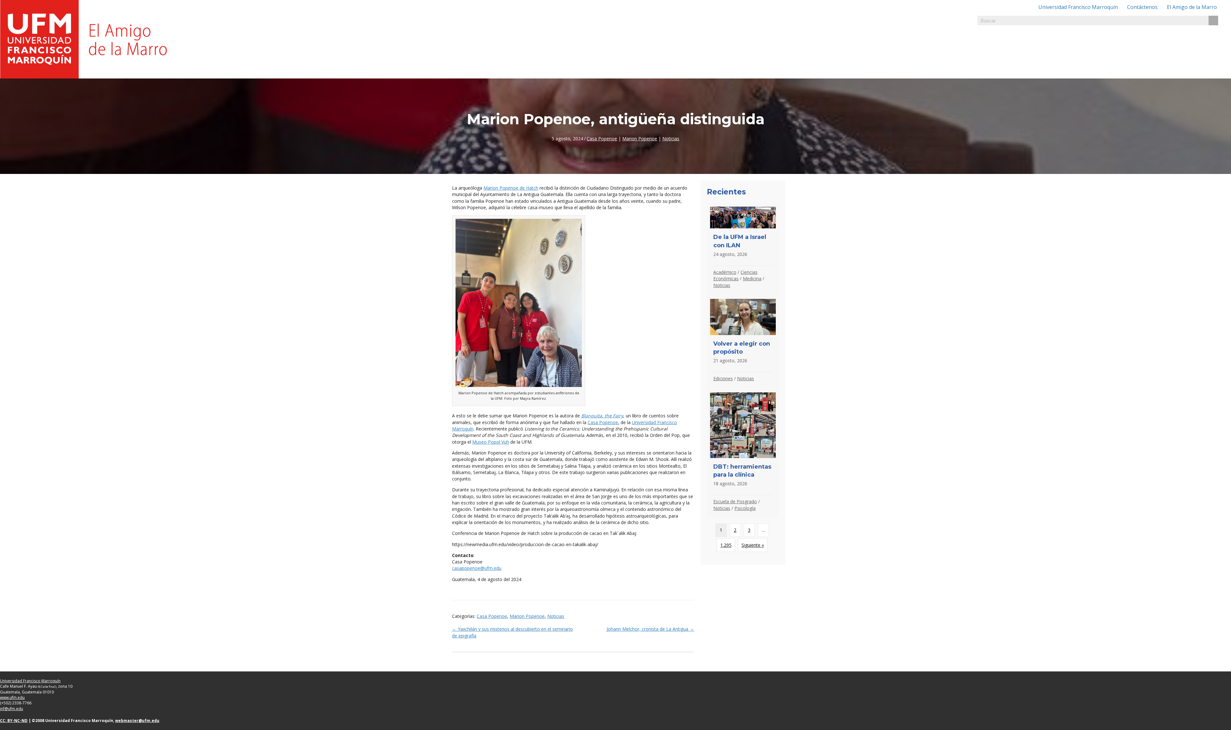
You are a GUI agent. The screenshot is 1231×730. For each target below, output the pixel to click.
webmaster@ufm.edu (137, 720)
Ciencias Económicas (735, 275)
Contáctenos (1142, 7)
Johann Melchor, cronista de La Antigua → (650, 629)
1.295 (726, 545)
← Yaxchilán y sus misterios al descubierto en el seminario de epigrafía (512, 632)
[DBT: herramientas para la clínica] (743, 453)
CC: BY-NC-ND (14, 720)
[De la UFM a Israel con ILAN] (743, 249)
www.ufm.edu (12, 697)
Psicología (745, 508)
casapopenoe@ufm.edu (476, 568)
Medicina (752, 278)
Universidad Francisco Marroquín (1078, 7)
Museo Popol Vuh (490, 442)
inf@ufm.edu (11, 708)
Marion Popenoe (639, 138)
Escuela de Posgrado (735, 501)
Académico (724, 272)
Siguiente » (752, 545)
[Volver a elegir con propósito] (743, 342)
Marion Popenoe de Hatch (510, 188)
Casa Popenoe (602, 138)
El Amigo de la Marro (1192, 7)
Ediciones (723, 378)
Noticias (670, 138)
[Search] (1213, 20)
